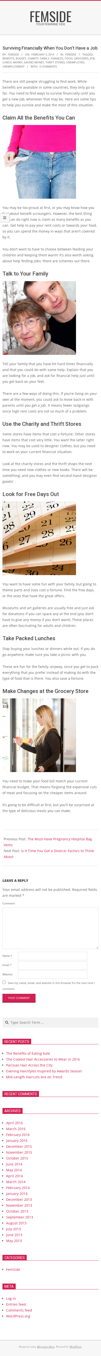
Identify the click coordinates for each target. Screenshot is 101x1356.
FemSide (70, 54)
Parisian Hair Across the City (29, 1065)
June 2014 (14, 1164)
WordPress (75, 1346)
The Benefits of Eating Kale (28, 1053)
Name (7, 955)
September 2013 (19, 1217)
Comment (8, 903)
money (18, 62)
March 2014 (15, 1181)
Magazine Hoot (45, 1346)
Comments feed (19, 1310)
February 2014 (18, 1187)
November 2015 (19, 1152)
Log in (11, 1298)
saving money (34, 62)
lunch (7, 62)
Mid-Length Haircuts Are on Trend (34, 1077)
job (92, 58)
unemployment (13, 66)
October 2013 (17, 1211)
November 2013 (19, 1205)
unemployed (75, 62)
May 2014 (14, 1170)
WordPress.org (18, 1316)
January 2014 (16, 1193)
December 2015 (19, 1146)
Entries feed (16, 1304)
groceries (81, 58)
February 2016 (18, 1134)
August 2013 (16, 1223)
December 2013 (19, 1199)
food (69, 58)
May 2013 (14, 1240)
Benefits (8, 58)
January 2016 (16, 1140)
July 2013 (13, 1229)
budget (21, 58)
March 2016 (15, 1128)
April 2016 (14, 1123)
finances (57, 58)
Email (7, 965)
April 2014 (14, 1176)
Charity (33, 58)
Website (7, 974)
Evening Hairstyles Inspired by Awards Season (44, 1071)
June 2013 (14, 1234)
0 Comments (48, 66)
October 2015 (17, 1158)
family (44, 58)
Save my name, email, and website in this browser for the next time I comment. (48, 986)
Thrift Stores (55, 62)
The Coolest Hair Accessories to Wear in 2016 (43, 1059)
